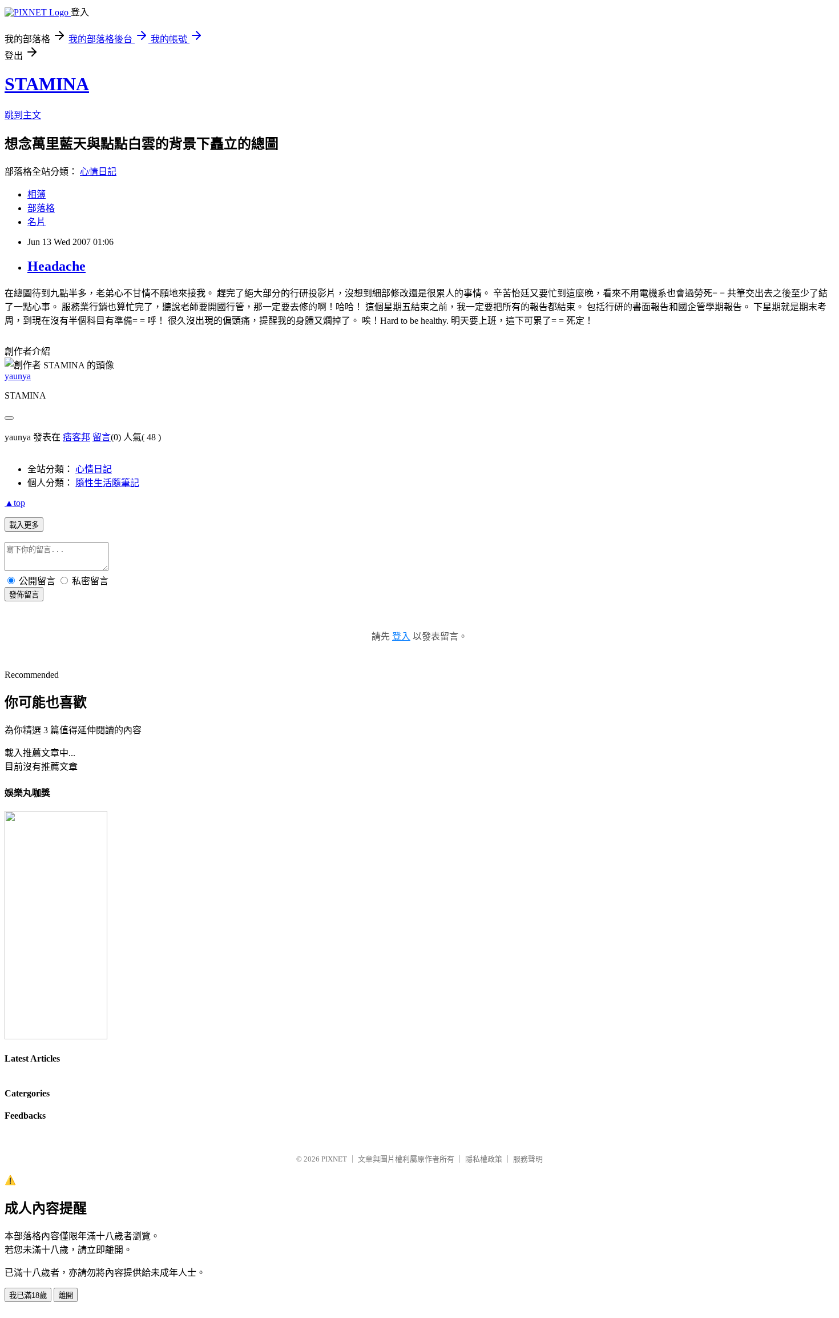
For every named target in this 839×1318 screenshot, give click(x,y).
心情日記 (98, 171)
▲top (15, 503)
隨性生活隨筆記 (107, 483)
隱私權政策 (483, 1159)
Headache (56, 266)
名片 (36, 222)
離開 (65, 1295)
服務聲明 (528, 1159)
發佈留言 (24, 594)
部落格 (41, 208)
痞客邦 (76, 437)
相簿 (36, 194)
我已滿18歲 (28, 1295)
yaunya (18, 376)
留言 (101, 437)
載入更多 (24, 525)
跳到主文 (23, 115)
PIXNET (334, 1159)
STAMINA (47, 84)
